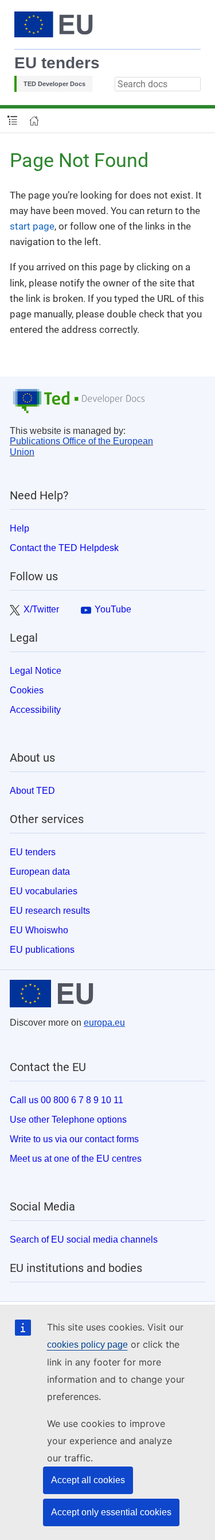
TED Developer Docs (54, 83)
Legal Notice (35, 671)
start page (32, 226)
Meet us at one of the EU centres (76, 1158)
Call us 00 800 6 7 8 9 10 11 (66, 1100)
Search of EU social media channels (84, 1239)
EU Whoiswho (39, 930)
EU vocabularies (43, 891)
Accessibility (35, 710)
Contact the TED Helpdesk (64, 548)
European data (40, 871)
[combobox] (158, 84)
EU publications (42, 950)
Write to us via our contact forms (74, 1139)
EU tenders (57, 63)
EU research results (50, 911)
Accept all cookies (88, 1480)
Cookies (27, 690)
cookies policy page (87, 1344)
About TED (32, 791)
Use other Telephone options (68, 1119)
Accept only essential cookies (111, 1512)
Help (19, 528)
